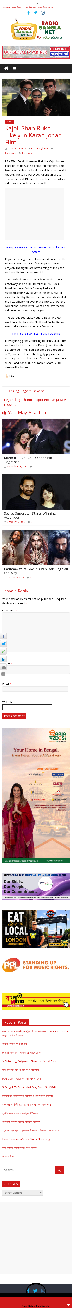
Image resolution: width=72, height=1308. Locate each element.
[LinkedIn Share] (3, 659)
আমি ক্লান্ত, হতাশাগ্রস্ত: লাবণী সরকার (19, 1148)
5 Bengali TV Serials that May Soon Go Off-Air (29, 1087)
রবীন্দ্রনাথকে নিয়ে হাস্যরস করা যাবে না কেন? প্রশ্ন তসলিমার (27, 1096)
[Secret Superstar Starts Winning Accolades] (36, 476)
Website (7, 702)
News (10, 121)
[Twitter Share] (3, 643)
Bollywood (27, 153)
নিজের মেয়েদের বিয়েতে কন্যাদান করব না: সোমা (21, 1078)
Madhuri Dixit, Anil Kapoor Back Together (29, 460)
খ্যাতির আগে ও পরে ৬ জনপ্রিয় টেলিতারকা (20, 1113)
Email (6, 684)
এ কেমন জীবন (8, 1156)
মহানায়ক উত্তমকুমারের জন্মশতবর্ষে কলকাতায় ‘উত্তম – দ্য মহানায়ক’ (30, 1130)
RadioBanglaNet (39, 148)
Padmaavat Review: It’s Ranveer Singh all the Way (36, 571)
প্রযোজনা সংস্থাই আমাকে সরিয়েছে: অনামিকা (21, 1122)
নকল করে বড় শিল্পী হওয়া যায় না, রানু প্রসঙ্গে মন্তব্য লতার (26, 1104)
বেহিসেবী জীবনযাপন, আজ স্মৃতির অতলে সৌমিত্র (22, 1052)
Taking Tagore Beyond (24, 391)
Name (7, 663)
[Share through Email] (3, 666)
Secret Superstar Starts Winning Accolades (30, 515)
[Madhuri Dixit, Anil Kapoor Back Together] (36, 421)
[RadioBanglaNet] (6, 68)
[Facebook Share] (3, 636)
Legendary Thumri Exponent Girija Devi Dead (35, 402)
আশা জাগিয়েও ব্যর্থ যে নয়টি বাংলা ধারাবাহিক (20, 1070)
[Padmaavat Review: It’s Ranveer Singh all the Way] (36, 532)
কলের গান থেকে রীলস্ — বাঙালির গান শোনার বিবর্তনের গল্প (28, 7)
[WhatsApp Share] (3, 651)
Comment (9, 610)
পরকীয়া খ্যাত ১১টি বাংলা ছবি (14, 1044)
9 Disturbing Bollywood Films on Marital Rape (29, 1061)
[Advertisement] (34, 214)
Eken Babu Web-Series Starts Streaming (26, 1139)
